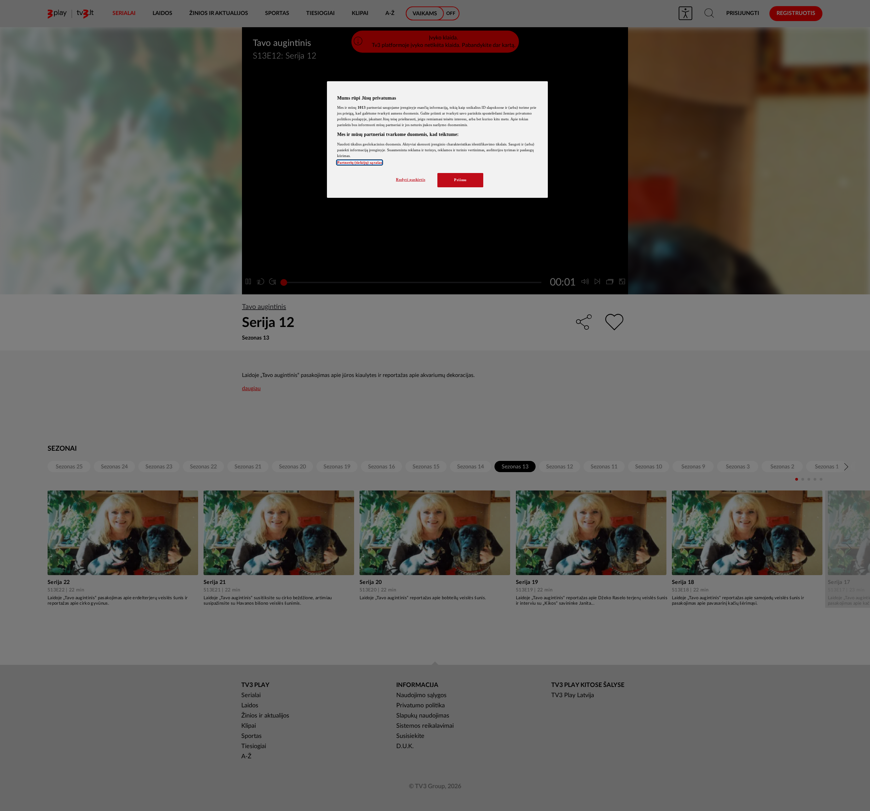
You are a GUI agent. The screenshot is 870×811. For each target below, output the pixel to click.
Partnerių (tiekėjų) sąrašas (359, 162)
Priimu (460, 180)
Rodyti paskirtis (410, 179)
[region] (437, 139)
